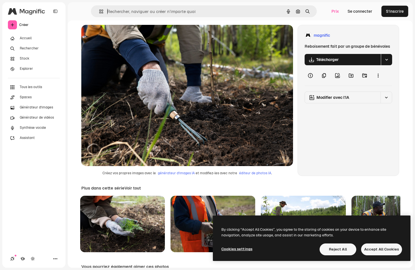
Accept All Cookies (381, 249)
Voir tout (132, 188)
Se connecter (360, 11)
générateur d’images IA (176, 173)
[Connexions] (12, 258)
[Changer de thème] (32, 258)
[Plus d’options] (378, 75)
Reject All (338, 249)
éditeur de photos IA (255, 173)
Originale (119, 35)
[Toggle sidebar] (55, 11)
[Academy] (22, 258)
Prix (335, 11)
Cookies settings (236, 249)
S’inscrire (395, 11)
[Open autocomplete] (99, 11)
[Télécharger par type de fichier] (386, 59)
